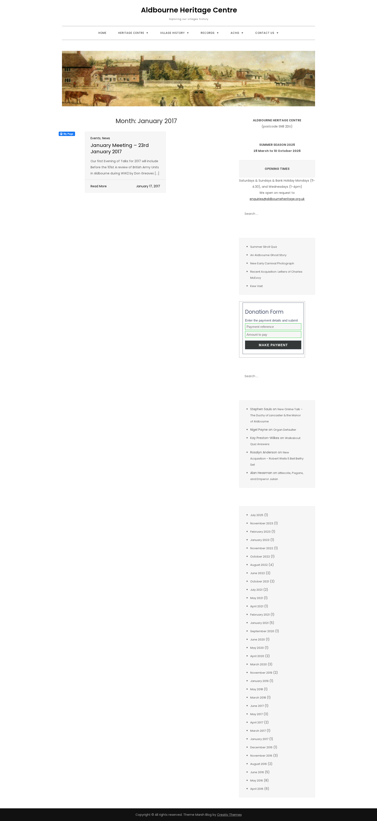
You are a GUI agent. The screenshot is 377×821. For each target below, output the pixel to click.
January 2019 (259, 681)
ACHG (235, 33)
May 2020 (257, 648)
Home (102, 33)
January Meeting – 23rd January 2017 (120, 148)
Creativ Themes (229, 814)
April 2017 (256, 722)
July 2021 (256, 590)
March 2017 (258, 731)
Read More (99, 186)
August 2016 (258, 764)
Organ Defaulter (284, 430)
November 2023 (261, 523)
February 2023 (260, 532)
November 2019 (261, 673)
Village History (172, 33)
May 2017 (256, 714)
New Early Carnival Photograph (272, 263)
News (106, 138)
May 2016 (256, 780)
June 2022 (257, 573)
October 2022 (260, 556)
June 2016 (257, 772)
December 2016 (261, 747)
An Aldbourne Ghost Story (268, 255)
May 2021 (256, 598)
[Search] (309, 213)
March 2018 (258, 697)
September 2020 (262, 631)
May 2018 (256, 689)
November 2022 (261, 548)
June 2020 (257, 639)
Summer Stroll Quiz (263, 247)
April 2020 (257, 656)
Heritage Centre (131, 33)
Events (96, 138)
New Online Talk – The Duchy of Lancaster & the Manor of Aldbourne (276, 415)
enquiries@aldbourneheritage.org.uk (277, 199)
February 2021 (260, 615)
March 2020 (258, 664)
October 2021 (259, 581)
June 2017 (257, 706)
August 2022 (259, 565)
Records (208, 33)
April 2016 (256, 789)
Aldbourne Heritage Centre (189, 10)
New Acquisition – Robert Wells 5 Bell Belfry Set (276, 458)
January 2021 (259, 623)
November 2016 (261, 756)
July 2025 (256, 515)
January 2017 (259, 739)
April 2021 (256, 606)
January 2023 (259, 540)
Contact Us (264, 33)
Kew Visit (256, 286)
